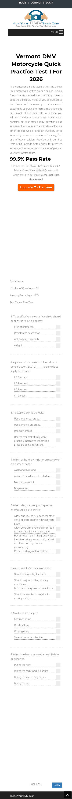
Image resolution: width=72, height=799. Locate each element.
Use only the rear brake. (26, 418)
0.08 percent (21, 389)
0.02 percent (21, 377)
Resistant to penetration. (27, 333)
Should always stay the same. (30, 574)
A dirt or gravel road (25, 470)
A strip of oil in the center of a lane (32, 476)
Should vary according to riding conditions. (31, 582)
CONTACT (36, 2)
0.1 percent (20, 395)
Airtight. (18, 345)
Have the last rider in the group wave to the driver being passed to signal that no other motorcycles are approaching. (35, 541)
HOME (22, 2)
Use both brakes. (23, 430)
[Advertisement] (36, 234)
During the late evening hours (30, 677)
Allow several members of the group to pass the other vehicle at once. (34, 529)
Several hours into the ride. (28, 637)
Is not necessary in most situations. (33, 588)
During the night (22, 664)
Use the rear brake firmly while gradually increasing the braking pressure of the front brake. (31, 441)
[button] (54, 32)
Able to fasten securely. (26, 339)
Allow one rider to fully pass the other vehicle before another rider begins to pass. (34, 520)
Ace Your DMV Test (36, 18)
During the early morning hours (31, 671)
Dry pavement (21, 488)
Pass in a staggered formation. (31, 551)
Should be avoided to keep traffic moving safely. (32, 596)
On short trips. (22, 625)
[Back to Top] (67, 794)
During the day (22, 683)
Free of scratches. (24, 326)
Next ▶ (57, 785)
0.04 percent (21, 383)
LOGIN (49, 2)
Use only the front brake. (27, 424)
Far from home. (22, 619)
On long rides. (21, 631)
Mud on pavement (24, 482)
